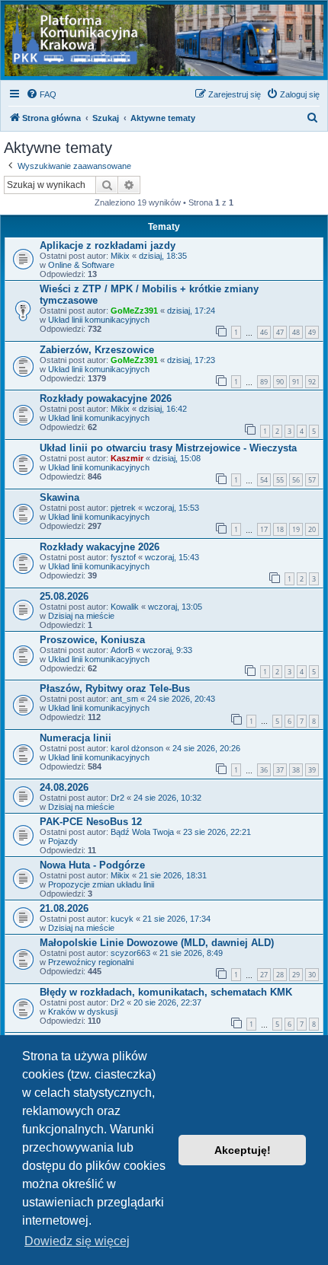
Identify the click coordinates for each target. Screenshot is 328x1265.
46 (264, 332)
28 (280, 975)
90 (280, 382)
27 (264, 975)
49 (312, 332)
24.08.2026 (64, 787)
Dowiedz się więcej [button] (77, 1241)
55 (280, 480)
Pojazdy (63, 841)
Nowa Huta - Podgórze (92, 865)
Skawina (59, 497)
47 (280, 332)
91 (296, 382)
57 (312, 480)
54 (264, 480)
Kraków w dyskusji (82, 1011)
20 (312, 529)
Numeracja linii (75, 738)
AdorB (122, 650)
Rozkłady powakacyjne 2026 (106, 398)
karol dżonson (137, 748)
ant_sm (124, 698)
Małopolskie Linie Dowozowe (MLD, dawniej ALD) (157, 942)
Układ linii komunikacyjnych (99, 319)
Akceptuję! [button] (242, 1150)
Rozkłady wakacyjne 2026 (99, 547)
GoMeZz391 (134, 310)
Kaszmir (127, 458)
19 (296, 529)
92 (312, 382)
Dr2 (117, 797)
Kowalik (125, 606)
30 (312, 975)
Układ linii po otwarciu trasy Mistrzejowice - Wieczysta (168, 448)
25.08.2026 (64, 596)
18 (280, 529)
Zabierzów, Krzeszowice (97, 349)
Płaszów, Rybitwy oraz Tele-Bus (115, 688)
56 (296, 480)
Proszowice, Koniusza (92, 639)
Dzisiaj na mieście (81, 615)
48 (296, 332)
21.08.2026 (64, 908)
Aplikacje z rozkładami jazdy (107, 245)
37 (280, 770)
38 (296, 770)
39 (312, 770)
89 (264, 382)
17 (264, 529)
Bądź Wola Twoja (142, 831)
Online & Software (81, 264)
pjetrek (123, 507)
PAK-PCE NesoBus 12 (91, 821)
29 (296, 975)
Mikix (120, 255)
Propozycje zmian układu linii (101, 884)
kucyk (122, 918)
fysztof (123, 557)
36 (264, 770)
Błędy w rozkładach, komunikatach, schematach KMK (166, 992)
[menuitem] (41, 94)
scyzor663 (130, 953)
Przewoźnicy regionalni (90, 962)
